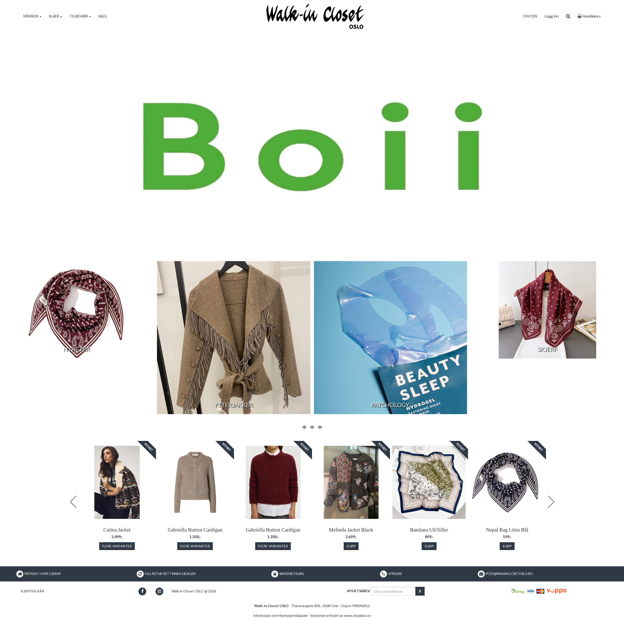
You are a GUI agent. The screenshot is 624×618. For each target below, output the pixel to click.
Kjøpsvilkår (32, 591)
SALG (102, 16)
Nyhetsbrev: (358, 591)
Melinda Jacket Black (351, 530)
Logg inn (552, 16)
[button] (142, 591)
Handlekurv (591, 16)
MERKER (31, 16)
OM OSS (530, 16)
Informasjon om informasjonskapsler (280, 615)
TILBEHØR (78, 16)
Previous (73, 502)
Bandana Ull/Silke (429, 530)
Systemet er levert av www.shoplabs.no (341, 615)
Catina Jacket (117, 530)
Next (551, 502)
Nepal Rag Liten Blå (507, 530)
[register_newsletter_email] (420, 591)
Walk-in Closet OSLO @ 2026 (194, 591)
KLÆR (54, 16)
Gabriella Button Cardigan (195, 530)
